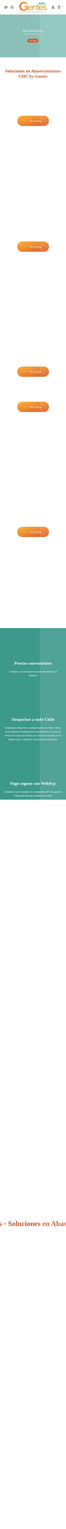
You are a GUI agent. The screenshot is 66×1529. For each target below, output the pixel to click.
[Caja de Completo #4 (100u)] (32, 445)
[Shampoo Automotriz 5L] (32, 570)
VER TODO (33, 40)
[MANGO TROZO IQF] (32, 159)
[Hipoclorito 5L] (32, 285)
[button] (6, 7)
